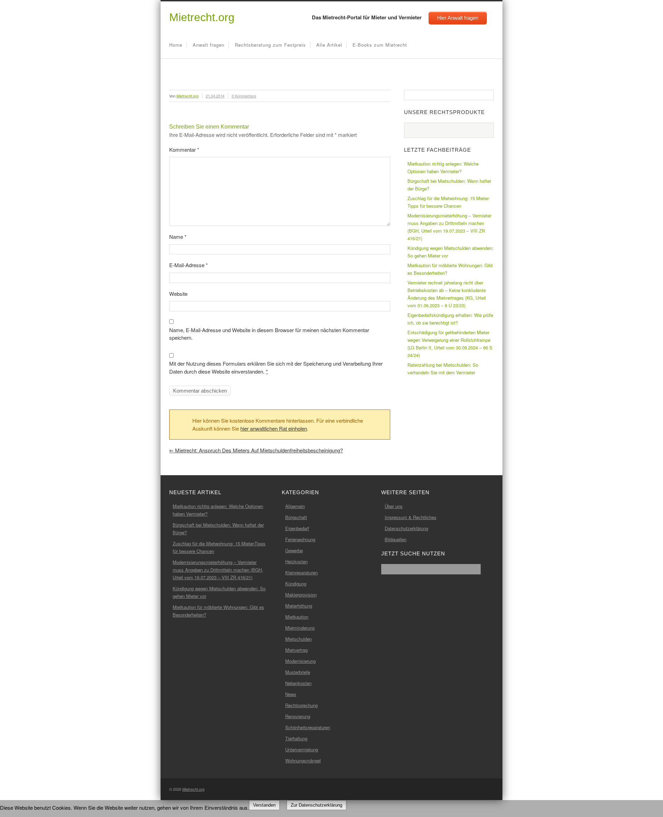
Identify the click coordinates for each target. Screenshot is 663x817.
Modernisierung (300, 661)
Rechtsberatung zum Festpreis (270, 44)
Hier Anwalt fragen (457, 18)
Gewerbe (294, 550)
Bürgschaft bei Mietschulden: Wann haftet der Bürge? (449, 185)
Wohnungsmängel (303, 760)
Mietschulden (298, 639)
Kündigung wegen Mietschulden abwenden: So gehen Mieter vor (450, 252)
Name (177, 236)
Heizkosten (296, 561)
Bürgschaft (296, 517)
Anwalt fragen (208, 44)
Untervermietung (301, 749)
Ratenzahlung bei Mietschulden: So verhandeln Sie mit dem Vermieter (442, 368)
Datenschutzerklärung (406, 528)
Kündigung (295, 583)
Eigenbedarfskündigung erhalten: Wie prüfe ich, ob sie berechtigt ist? (450, 319)
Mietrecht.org (201, 17)
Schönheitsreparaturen (307, 727)
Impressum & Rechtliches (410, 517)
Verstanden (264, 805)
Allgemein (295, 506)
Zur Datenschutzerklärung (316, 805)
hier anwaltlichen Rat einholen (273, 428)
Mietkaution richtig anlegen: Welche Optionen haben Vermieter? (443, 167)
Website (178, 293)
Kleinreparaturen (301, 572)
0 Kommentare (244, 95)
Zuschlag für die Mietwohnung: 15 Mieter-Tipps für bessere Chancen (448, 202)
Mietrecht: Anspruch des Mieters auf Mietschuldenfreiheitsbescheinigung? (256, 450)
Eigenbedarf (297, 528)
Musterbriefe (297, 672)
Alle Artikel (329, 44)
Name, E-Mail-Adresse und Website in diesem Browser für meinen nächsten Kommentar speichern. (269, 333)
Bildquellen (395, 539)
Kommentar (184, 149)
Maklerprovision (301, 594)
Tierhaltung (296, 738)
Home (175, 44)
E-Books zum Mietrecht (380, 44)
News (290, 694)
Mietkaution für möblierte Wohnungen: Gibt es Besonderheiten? (450, 269)
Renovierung (297, 716)
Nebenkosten (298, 683)
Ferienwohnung (300, 539)
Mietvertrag (296, 650)
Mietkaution (296, 616)
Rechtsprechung (301, 705)
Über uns (394, 506)
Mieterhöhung (298, 605)
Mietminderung (300, 628)
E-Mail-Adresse (188, 265)
